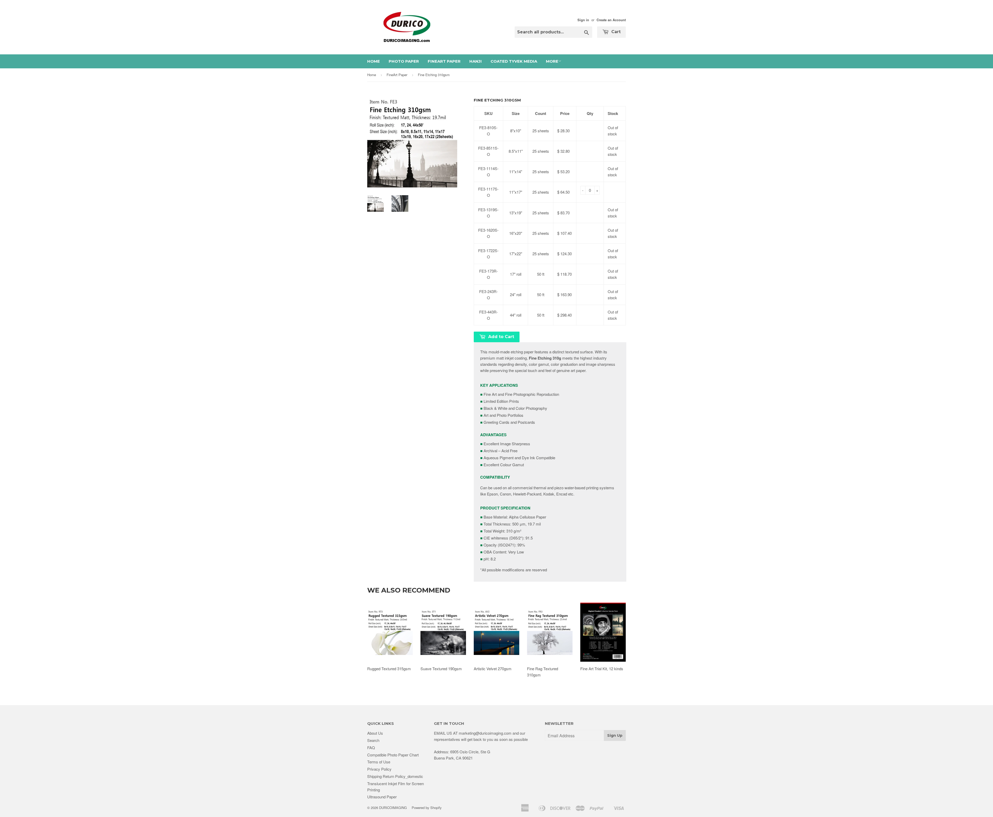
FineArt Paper (444, 61)
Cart (615, 31)
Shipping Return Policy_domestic (395, 776)
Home (373, 61)
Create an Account (611, 20)
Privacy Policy (379, 769)
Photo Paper (404, 61)
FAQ (371, 747)
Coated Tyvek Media (514, 61)
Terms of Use (378, 761)
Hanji (475, 61)
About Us (375, 733)
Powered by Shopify (427, 807)
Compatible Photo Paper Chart (393, 754)
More (552, 61)
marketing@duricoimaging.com (485, 733)
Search (373, 740)
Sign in (583, 20)
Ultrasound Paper (382, 796)
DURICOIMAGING (393, 807)
